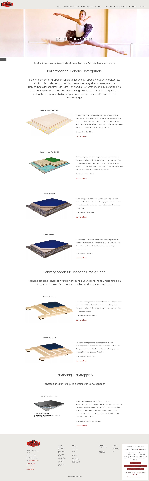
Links (114, 447)
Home (59, 6)
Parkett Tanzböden (70, 6)
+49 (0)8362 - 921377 (34, 460)
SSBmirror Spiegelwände (102, 446)
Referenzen (133, 6)
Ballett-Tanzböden (87, 6)
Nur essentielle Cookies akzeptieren (135, 466)
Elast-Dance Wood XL (61, 460)
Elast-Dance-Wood (61, 454)
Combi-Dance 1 (76, 461)
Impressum (116, 448)
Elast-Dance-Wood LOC (61, 449)
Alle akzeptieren (135, 463)
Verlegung (108, 6)
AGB (114, 451)
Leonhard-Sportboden (102, 452)
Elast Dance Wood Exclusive (62, 457)
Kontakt (142, 6)
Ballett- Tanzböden (75, 446)
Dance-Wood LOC (61, 452)
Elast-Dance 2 (75, 460)
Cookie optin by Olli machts (140, 479)
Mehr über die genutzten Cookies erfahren (135, 473)
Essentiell (143, 449)
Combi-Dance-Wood (62, 465)
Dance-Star (61, 463)
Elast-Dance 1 (75, 458)
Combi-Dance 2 (76, 462)
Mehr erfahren (81, 136)
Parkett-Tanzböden (61, 446)
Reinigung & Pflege (120, 6)
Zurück (3, 59)
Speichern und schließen (135, 469)
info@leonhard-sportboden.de (31, 468)
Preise (100, 6)
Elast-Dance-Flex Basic (75, 454)
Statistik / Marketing (132, 449)
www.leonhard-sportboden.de (31, 464)
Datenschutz (116, 450)
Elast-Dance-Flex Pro (75, 450)
